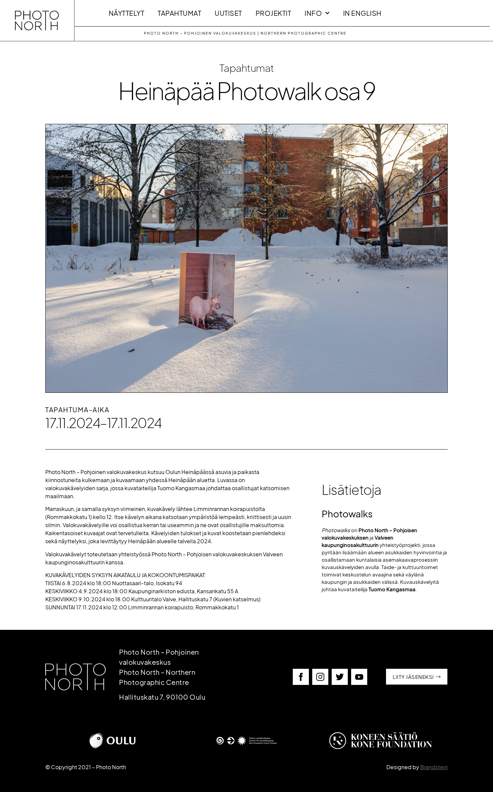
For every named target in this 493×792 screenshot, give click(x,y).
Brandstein (434, 767)
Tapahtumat (179, 13)
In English (362, 13)
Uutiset (228, 13)
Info (313, 13)
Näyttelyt (127, 13)
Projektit (273, 13)
